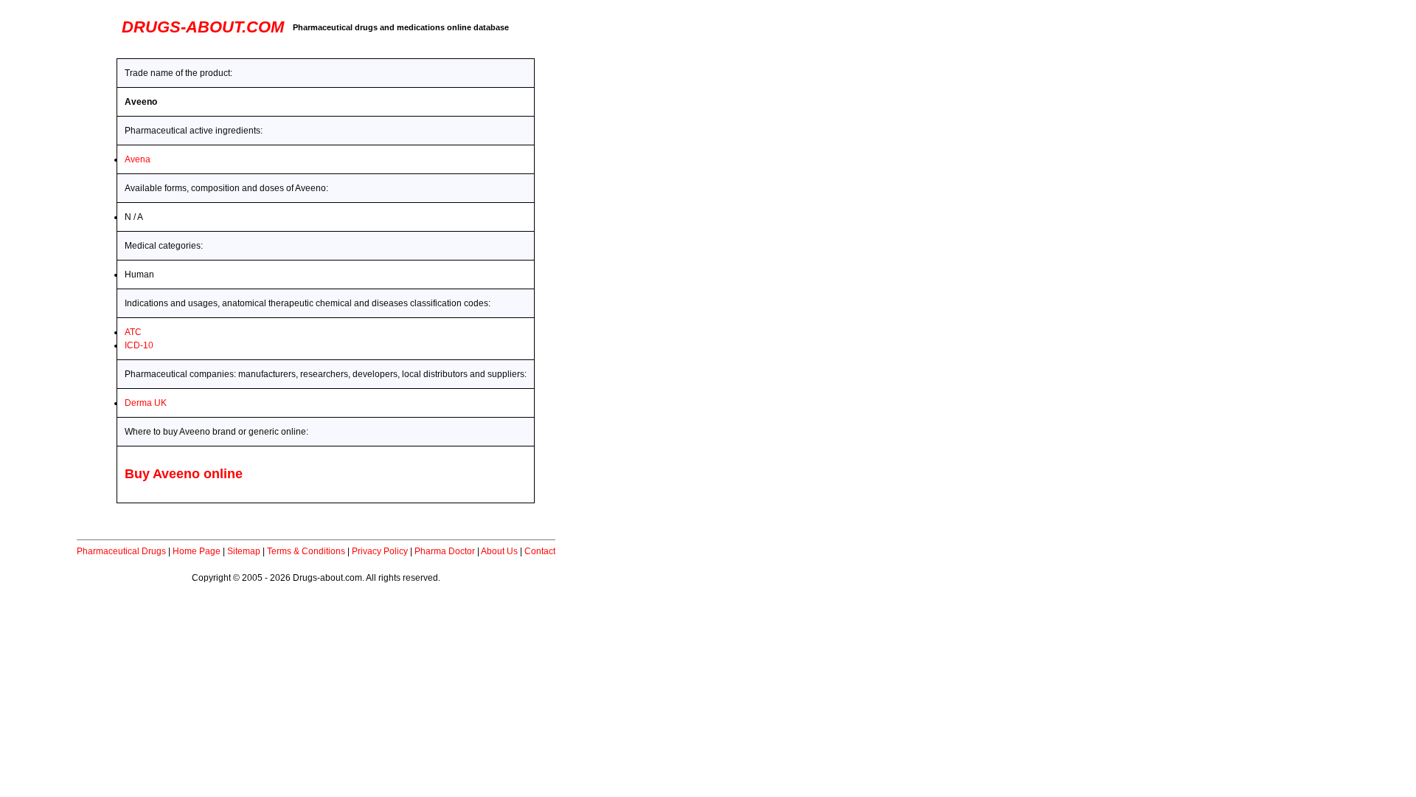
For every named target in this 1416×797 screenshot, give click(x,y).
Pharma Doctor (444, 551)
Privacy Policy (380, 551)
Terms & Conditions (306, 551)
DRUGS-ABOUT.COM (203, 27)
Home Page (197, 551)
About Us (499, 551)
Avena (137, 159)
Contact (539, 551)
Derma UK (146, 403)
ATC (133, 332)
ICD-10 (139, 345)
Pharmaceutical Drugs (121, 551)
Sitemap (243, 551)
